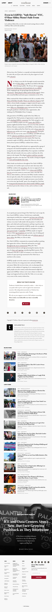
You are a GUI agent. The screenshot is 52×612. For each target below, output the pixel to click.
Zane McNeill (21, 381)
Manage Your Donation (24, 569)
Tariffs (38, 5)
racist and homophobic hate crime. (18, 160)
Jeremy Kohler (21, 396)
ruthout (15, 29)
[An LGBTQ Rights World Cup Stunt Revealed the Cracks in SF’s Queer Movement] (10, 489)
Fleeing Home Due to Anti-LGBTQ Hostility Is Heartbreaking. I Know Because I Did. (31, 200)
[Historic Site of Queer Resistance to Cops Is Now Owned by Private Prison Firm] (10, 424)
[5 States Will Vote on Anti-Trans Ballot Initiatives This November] (10, 457)
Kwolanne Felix (9, 29)
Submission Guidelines (24, 577)
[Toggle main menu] (50, 3)
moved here (24, 168)
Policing (28, 5)
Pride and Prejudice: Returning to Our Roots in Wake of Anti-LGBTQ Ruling (32, 354)
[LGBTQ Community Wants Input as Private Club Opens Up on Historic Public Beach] (10, 414)
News (19, 362)
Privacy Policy (24, 583)
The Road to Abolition (15, 578)
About (10, 3)
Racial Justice (6, 590)
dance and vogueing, (18, 250)
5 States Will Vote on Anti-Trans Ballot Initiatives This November (32, 456)
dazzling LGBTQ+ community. (19, 120)
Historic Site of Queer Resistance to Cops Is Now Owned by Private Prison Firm (31, 423)
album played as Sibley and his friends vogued (27, 93)
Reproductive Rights (25, 388)
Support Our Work (25, 571)
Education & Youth (6, 570)
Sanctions (15, 5)
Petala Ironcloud (21, 493)
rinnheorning (25, 407)
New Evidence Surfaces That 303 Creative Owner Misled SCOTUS (31, 365)
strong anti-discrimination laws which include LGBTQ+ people (26, 184)
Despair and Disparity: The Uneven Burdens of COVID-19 (16, 570)
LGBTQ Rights (12, 11)
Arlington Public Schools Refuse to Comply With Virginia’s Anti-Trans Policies (31, 376)
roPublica (26, 396)
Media (33, 5)
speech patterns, (20, 233)
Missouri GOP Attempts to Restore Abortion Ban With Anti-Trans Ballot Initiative (31, 391)
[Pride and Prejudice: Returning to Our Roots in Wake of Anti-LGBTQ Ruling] (10, 355)
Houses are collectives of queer (31, 101)
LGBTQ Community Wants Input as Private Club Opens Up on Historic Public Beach (31, 413)
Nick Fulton (21, 428)
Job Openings (24, 593)
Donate (45, 3)
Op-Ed (6, 11)
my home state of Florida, (36, 217)
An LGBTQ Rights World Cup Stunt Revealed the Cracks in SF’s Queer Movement (31, 488)
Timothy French (21, 418)
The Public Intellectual (15, 581)
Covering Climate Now (16, 594)
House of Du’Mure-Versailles (15, 101)
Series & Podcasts (6, 599)
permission (35, 320)
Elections (22, 5)
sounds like (22, 231)
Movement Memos (16, 584)
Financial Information (24, 580)
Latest (4, 3)
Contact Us (24, 596)
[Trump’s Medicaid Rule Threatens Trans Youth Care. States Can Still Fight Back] (10, 403)
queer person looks (12, 231)
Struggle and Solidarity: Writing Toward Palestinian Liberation (16, 565)
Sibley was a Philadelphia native (19, 108)
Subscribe (24, 574)
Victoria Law (21, 482)
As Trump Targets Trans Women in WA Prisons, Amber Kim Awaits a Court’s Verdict (31, 477)
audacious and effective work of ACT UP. (23, 136)
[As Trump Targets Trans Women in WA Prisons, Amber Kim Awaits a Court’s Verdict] (10, 478)
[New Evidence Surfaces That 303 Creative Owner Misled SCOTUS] (10, 366)
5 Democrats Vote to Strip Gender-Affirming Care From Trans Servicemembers (31, 466)
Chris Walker (21, 370)
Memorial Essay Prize (24, 586)
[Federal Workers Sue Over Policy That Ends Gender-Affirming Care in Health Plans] (10, 435)
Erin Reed (20, 461)
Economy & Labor (6, 566)
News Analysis (21, 410)
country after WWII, (34, 122)
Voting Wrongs (15, 586)
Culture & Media (7, 563)
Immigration (6, 578)
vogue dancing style (32, 131)
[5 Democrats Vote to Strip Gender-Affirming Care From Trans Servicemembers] (10, 467)
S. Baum (20, 407)
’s (31, 246)
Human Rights (6, 576)
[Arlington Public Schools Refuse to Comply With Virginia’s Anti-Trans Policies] (10, 377)
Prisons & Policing (25, 474)
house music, (38, 129)
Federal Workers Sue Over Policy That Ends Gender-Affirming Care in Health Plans (32, 434)
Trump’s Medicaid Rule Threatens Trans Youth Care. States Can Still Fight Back (32, 402)
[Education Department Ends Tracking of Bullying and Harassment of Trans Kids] (10, 446)
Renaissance (10, 93)
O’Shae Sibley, (20, 84)
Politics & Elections (6, 584)
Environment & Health (7, 573)
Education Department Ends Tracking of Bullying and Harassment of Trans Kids (32, 445)
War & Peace (6, 596)
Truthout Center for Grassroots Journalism (25, 590)
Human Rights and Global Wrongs (16, 574)
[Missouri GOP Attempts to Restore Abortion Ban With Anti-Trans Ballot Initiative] (10, 392)
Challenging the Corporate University (15, 590)
